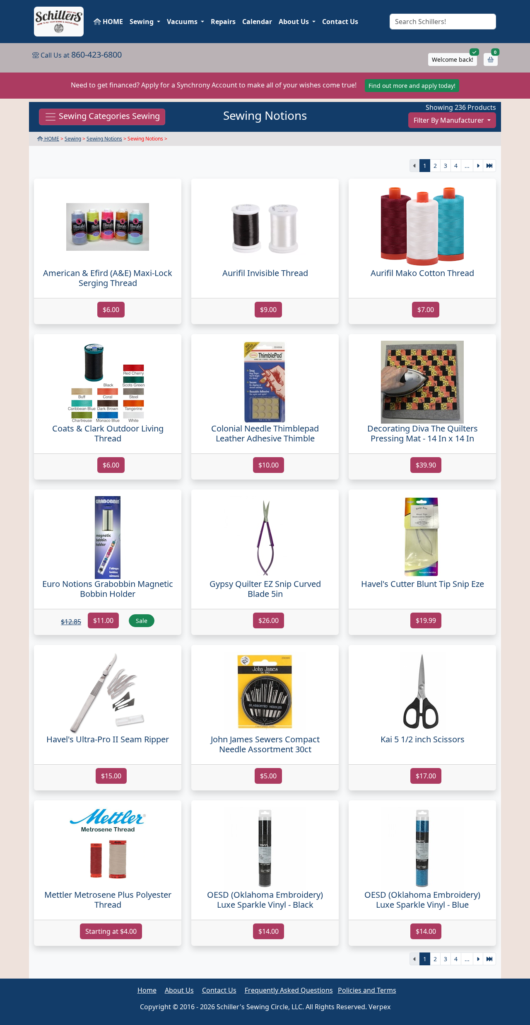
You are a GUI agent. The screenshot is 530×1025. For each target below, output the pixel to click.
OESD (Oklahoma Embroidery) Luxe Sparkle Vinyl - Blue (422, 899)
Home (147, 990)
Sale (141, 621)
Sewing (73, 138)
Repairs (223, 21)
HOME (112, 21)
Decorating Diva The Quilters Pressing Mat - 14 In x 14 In (422, 433)
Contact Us (340, 21)
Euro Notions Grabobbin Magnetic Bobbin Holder (107, 588)
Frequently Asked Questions (289, 990)
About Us (179, 990)
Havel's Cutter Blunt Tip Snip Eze (422, 583)
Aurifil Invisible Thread (265, 273)
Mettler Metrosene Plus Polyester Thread (107, 899)
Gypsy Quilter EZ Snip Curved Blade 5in (265, 588)
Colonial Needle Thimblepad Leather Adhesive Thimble (265, 433)
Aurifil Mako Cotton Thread (422, 273)
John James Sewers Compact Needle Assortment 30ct (265, 744)
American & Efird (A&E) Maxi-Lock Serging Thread (107, 277)
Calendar (257, 21)
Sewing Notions (104, 138)
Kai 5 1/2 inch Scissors (423, 739)
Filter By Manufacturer (450, 120)
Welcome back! (452, 59)
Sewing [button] (142, 21)
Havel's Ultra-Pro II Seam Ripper (107, 739)
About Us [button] (295, 21)
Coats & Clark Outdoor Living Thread (108, 433)
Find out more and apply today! (412, 86)
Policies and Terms (367, 990)
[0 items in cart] (490, 59)
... (467, 166)
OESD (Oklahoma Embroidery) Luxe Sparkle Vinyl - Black (265, 899)
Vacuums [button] (183, 21)
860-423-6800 (96, 54)
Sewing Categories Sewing (108, 116)
